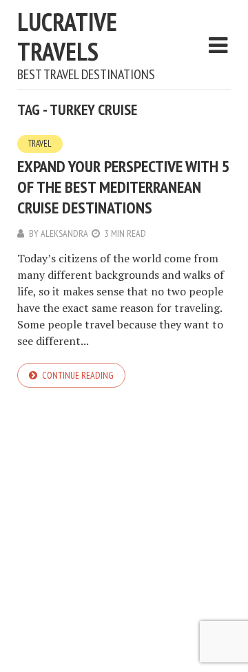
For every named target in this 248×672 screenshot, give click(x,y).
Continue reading (78, 375)
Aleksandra (64, 233)
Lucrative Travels (67, 36)
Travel (40, 143)
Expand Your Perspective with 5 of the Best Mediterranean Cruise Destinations (123, 187)
